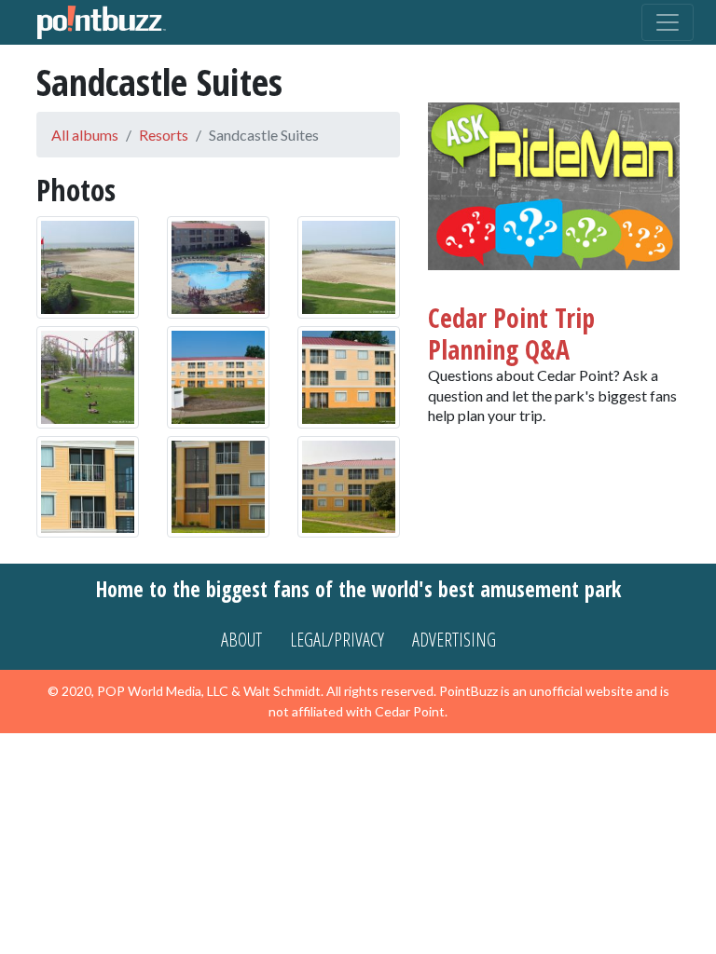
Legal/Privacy (337, 639)
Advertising (454, 639)
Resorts (163, 134)
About (241, 639)
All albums (84, 134)
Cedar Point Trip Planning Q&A (511, 333)
